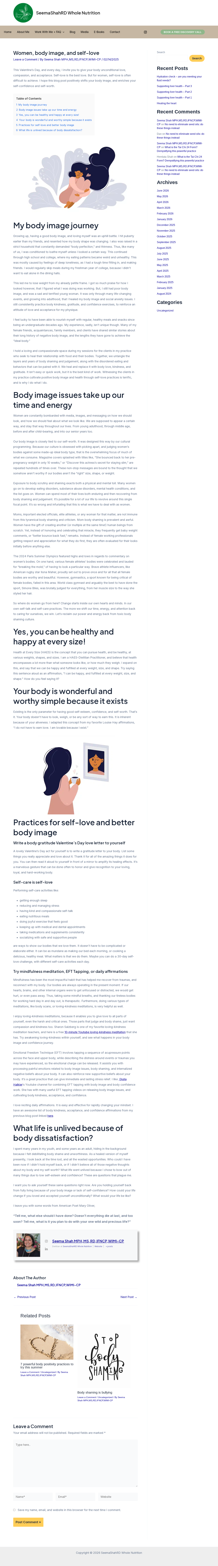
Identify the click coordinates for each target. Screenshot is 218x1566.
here (50, 1115)
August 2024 (164, 293)
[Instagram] (145, 32)
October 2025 (164, 236)
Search (161, 52)
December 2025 (166, 225)
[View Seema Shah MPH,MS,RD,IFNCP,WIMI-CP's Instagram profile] (46, 1241)
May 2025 (162, 265)
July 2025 (162, 253)
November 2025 (166, 230)
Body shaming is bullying (94, 1392)
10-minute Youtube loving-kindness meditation (95, 1032)
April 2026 (163, 202)
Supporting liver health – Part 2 (174, 92)
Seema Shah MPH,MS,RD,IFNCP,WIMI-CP (88, 1241)
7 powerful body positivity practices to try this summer (46, 1365)
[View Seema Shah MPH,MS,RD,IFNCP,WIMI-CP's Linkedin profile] (46, 1249)
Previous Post (25, 1297)
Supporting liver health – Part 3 (174, 86)
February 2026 (165, 213)
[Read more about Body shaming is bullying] (103, 1356)
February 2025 (165, 282)
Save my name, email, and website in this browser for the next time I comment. (69, 1510)
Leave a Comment (25, 59)
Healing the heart (166, 103)
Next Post (128, 1297)
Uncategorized (48, 1372)
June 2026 (163, 190)
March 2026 (163, 207)
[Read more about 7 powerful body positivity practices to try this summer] (46, 1341)
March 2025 (163, 276)
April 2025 (163, 270)
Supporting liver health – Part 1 (174, 97)
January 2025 (164, 288)
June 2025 (163, 259)
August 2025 (164, 248)
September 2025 (166, 242)
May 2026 (162, 196)
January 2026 (164, 219)
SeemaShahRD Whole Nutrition (68, 12)
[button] (62, 32)
